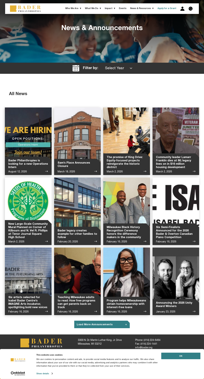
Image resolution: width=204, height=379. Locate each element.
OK (180, 356)
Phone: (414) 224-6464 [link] (147, 340)
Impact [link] (108, 9)
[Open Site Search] (190, 8)
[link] (18, 373)
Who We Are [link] (71, 9)
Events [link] (122, 9)
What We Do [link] (91, 9)
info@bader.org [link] (143, 348)
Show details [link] (42, 373)
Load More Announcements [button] (95, 324)
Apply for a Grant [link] (167, 9)
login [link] (182, 8)
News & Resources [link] (140, 9)
